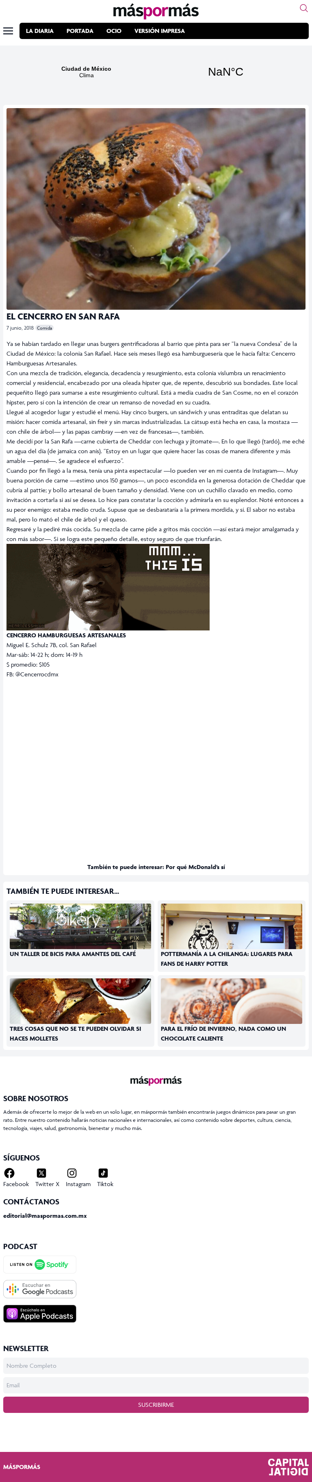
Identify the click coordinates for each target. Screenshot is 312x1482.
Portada (80, 31)
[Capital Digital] (288, 1466)
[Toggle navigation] (8, 31)
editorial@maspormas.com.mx (45, 1215)
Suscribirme (156, 1404)
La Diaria (40, 31)
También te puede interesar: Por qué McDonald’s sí (156, 867)
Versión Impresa (159, 31)
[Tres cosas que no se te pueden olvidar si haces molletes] (80, 1018)
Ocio (113, 31)
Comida (44, 328)
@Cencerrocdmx (36, 674)
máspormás (21, 1467)
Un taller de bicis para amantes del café (73, 954)
